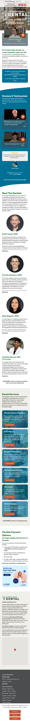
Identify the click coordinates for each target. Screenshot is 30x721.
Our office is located (7, 626)
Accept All (15, 718)
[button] (22, 5)
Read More (5, 251)
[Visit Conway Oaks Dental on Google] (29, 13)
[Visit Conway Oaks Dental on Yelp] (29, 21)
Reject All (15, 715)
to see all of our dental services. (15, 520)
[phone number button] (19, 5)
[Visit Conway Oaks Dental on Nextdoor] (29, 24)
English (19, 1)
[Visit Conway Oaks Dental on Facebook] (29, 18)
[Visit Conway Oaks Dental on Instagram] (29, 16)
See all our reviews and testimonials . (15, 179)
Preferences (15, 711)
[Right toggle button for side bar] (26, 18)
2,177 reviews (17, 174)
